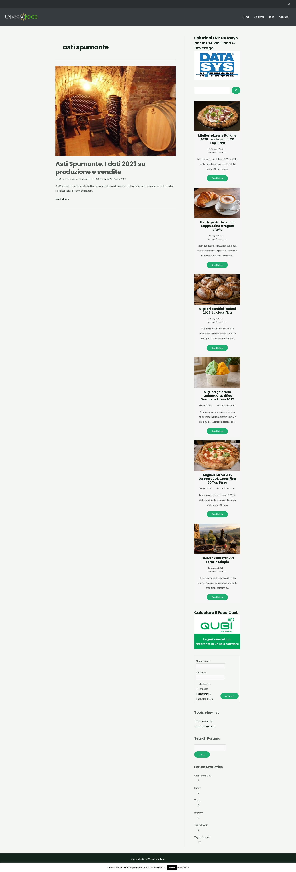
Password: (201, 672)
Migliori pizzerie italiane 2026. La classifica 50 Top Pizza (217, 139)
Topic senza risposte (205, 726)
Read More (217, 178)
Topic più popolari (203, 720)
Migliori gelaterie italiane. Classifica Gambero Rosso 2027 (217, 395)
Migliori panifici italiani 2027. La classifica (217, 311)
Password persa (204, 698)
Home (245, 16)
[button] (289, 4)
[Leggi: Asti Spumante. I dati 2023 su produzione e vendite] (116, 110)
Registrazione (203, 693)
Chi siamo (259, 16)
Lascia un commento (66, 178)
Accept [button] (172, 867)
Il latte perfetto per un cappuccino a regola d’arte (217, 226)
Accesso (229, 695)
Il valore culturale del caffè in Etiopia (217, 560)
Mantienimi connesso (204, 686)
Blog (271, 16)
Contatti (283, 16)
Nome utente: (203, 660)
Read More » (62, 199)
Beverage (84, 178)
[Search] (236, 90)
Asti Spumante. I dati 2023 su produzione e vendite (101, 168)
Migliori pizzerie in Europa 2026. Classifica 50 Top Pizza (217, 479)
